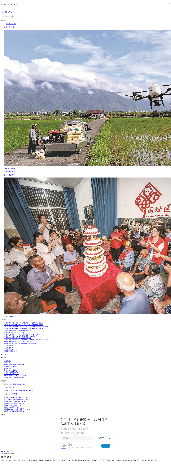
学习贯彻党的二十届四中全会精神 (15, 376)
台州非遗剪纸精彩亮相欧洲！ (15, 411)
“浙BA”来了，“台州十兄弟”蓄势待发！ (18, 409)
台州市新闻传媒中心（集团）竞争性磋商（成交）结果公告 (22, 334)
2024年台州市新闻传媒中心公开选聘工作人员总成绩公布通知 (23, 325)
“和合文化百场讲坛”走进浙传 (15, 403)
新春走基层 (7, 368)
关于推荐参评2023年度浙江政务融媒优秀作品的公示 (20, 343)
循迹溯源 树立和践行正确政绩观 (14, 364)
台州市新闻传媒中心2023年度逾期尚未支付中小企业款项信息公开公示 (26, 340)
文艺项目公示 (8, 345)
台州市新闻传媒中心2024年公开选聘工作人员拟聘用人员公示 (23, 323)
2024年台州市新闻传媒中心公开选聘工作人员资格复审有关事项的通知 (26, 326)
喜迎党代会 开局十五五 (11, 374)
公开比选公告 (8, 349)
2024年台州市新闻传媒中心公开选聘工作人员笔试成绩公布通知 (24, 328)
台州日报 (4, 12)
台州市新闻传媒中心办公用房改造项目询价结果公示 (20, 336)
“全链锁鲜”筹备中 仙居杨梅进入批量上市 (19, 399)
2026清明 (7, 362)
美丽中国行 (7, 361)
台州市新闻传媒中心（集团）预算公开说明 (17, 341)
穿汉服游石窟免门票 (12, 407)
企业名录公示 (8, 347)
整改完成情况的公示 (10, 351)
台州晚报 (10, 12)
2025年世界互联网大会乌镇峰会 (14, 377)
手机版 (3, 452)
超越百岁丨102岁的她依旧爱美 (15, 401)
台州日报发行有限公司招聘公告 (14, 332)
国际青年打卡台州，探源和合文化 (16, 397)
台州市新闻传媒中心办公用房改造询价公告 (17, 338)
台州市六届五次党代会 (11, 372)
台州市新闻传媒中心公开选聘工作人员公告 (17, 330)
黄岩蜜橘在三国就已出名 (13, 405)
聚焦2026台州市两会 (10, 370)
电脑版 (7, 452)
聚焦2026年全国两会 (10, 366)
